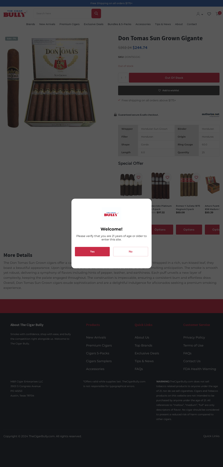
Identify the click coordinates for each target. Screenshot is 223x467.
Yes (92, 251)
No (130, 251)
